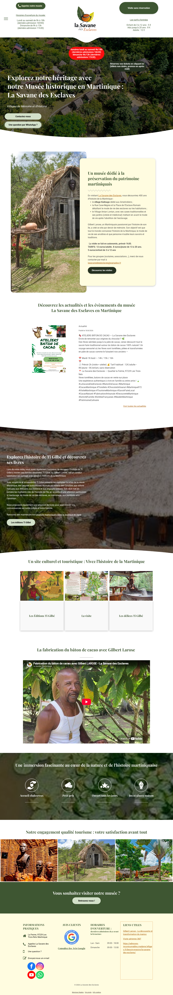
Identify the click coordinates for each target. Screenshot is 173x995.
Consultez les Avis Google (71, 948)
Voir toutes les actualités (134, 406)
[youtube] (31, 975)
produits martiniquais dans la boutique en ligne (58, 514)
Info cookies (97, 992)
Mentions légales (78, 992)
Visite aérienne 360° (132, 939)
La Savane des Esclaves (109, 195)
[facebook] (31, 966)
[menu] (5, 18)
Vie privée (88, 992)
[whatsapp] (40, 975)
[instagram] (40, 966)
